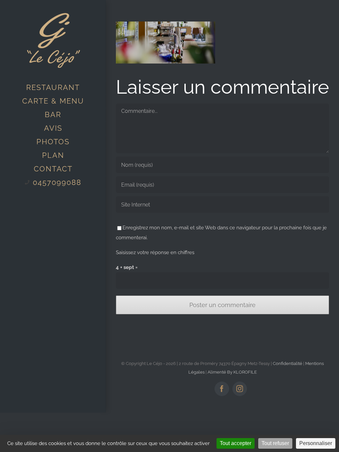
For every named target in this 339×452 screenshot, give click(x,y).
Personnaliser (315, 443)
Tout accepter (235, 443)
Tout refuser (275, 443)
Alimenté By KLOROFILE (232, 372)
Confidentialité (287, 363)
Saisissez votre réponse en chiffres (155, 252)
